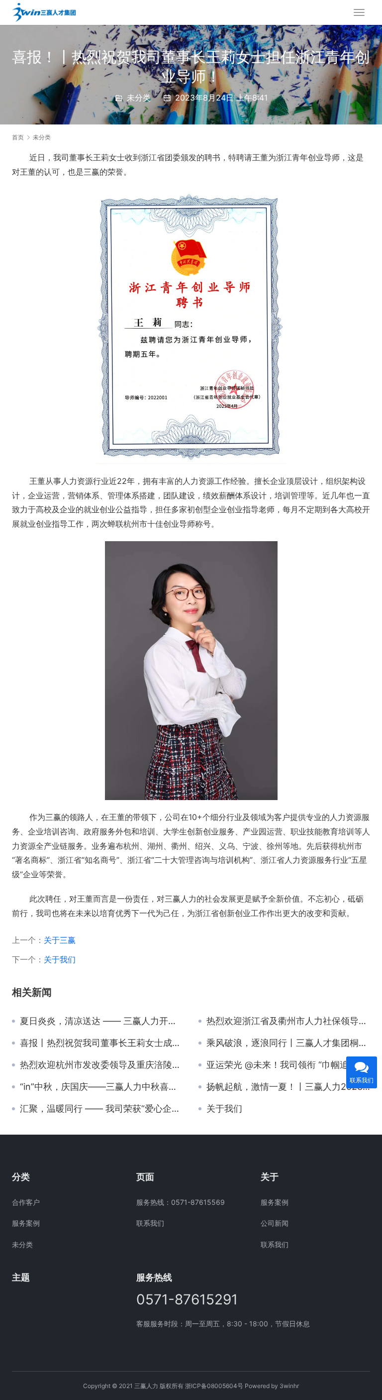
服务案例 (26, 1223)
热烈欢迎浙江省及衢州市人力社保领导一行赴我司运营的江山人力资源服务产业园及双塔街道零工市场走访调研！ (288, 1021)
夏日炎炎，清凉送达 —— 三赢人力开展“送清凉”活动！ (102, 1021)
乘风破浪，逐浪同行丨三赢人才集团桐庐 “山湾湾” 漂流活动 (288, 1043)
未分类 (139, 98)
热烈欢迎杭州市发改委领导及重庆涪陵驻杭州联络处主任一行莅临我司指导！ (102, 1065)
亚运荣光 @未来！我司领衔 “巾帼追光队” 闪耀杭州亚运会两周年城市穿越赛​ (288, 1065)
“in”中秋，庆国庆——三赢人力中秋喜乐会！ (102, 1087)
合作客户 (26, 1202)
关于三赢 (60, 940)
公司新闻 (274, 1223)
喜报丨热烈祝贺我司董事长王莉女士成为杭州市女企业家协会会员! (102, 1043)
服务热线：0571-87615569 (180, 1202)
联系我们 (150, 1223)
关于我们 (60, 959)
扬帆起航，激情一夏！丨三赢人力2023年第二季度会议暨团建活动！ (288, 1087)
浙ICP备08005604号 (214, 1386)
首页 (18, 137)
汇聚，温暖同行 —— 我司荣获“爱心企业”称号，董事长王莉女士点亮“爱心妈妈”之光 (102, 1109)
